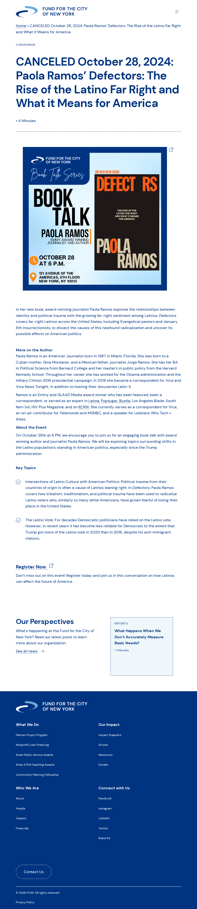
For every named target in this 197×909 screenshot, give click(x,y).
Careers (21, 818)
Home (21, 25)
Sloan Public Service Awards (34, 755)
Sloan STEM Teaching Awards (35, 765)
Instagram (105, 808)
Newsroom (105, 755)
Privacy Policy (25, 902)
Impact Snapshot (110, 735)
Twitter (103, 828)
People (20, 808)
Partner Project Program (32, 735)
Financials (22, 828)
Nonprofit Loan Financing (32, 745)
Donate (103, 765)
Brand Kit (104, 838)
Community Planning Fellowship (37, 775)
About (20, 798)
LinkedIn (104, 818)
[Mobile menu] (176, 11)
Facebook (104, 798)
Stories (103, 745)
